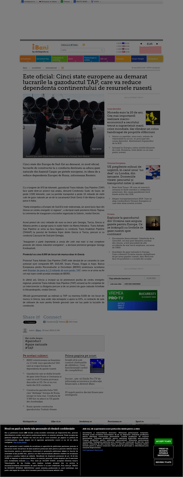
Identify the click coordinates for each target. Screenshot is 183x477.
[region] (91, 450)
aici (27, 461)
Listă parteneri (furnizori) (93, 450)
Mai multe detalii (20, 442)
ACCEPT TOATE (163, 441)
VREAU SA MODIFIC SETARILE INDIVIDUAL (163, 452)
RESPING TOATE (163, 462)
